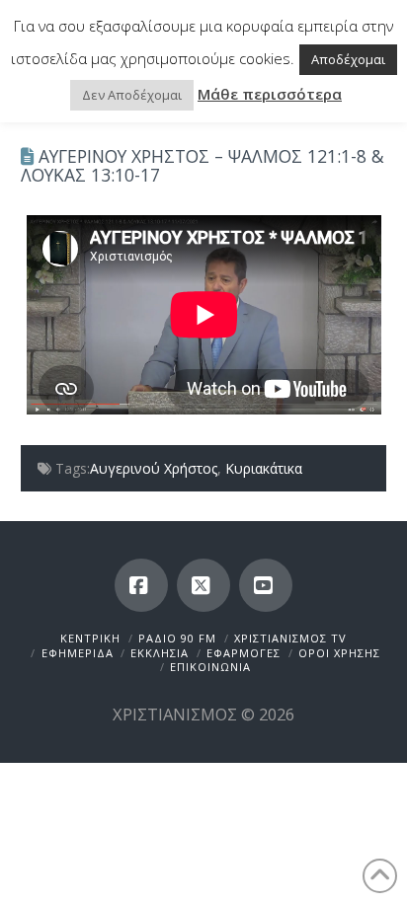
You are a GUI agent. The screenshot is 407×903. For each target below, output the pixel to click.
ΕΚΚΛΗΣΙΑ (159, 652)
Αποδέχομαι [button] (348, 59)
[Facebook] (141, 585)
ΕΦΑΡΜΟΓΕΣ (243, 652)
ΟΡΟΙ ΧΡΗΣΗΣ (339, 652)
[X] (203, 585)
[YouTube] (265, 585)
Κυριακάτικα (263, 468)
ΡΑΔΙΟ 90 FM (177, 638)
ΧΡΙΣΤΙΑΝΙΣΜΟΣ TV (290, 638)
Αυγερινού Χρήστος (153, 468)
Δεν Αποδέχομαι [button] (132, 95)
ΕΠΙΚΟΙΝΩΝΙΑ (210, 666)
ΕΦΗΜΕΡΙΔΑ (77, 652)
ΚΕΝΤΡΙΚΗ (90, 638)
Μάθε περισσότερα (270, 94)
